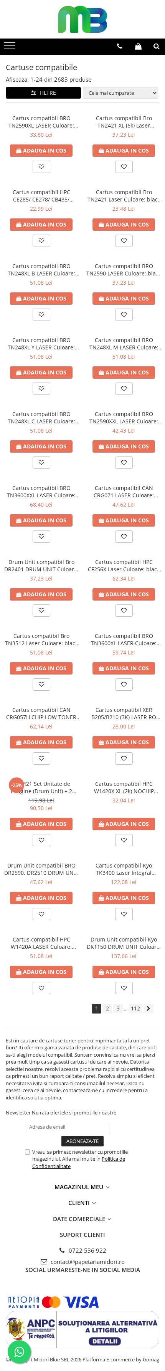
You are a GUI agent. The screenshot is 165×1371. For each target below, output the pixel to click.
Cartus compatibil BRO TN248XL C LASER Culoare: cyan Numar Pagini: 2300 (41, 417)
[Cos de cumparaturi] (138, 46)
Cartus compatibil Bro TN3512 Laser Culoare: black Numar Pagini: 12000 (41, 639)
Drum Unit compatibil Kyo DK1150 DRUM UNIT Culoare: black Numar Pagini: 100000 (124, 943)
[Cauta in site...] (156, 46)
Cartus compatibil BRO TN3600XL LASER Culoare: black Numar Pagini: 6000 (124, 639)
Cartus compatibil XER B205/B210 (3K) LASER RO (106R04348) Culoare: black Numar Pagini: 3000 (123, 713)
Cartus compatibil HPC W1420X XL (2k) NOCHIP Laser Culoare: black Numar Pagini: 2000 (124, 787)
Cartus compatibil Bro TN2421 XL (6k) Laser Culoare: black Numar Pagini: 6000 (123, 121)
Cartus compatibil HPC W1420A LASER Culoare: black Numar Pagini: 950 (41, 943)
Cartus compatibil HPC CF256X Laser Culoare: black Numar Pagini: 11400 (124, 565)
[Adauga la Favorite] (41, 167)
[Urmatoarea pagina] (148, 1009)
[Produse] (10, 48)
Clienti (79, 1203)
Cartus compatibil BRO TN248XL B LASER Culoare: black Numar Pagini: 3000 (41, 269)
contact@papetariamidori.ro (87, 1261)
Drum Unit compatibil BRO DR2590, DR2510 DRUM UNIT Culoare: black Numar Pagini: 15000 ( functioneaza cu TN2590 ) (41, 869)
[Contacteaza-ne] (119, 46)
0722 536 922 (86, 1250)
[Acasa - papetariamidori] (82, 19)
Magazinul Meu (79, 1187)
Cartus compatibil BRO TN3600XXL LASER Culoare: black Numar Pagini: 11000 (41, 491)
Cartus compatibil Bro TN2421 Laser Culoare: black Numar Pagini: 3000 (123, 195)
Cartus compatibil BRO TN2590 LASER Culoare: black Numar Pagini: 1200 (123, 269)
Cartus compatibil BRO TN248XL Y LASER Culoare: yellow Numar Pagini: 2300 (41, 343)
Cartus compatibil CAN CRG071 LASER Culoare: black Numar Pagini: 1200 (124, 491)
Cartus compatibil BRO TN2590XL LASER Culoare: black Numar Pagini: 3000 (41, 121)
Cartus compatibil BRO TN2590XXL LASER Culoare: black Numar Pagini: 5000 (123, 417)
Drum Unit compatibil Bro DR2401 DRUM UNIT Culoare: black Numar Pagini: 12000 (41, 565)
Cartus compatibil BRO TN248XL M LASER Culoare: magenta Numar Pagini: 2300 (123, 343)
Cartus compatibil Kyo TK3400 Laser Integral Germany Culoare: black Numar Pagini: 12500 (124, 869)
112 (135, 1008)
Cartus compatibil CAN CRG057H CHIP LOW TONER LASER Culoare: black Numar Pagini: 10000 (41, 713)
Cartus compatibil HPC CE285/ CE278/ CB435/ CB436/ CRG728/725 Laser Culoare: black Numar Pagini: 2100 (41, 195)
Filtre (46, 92)
